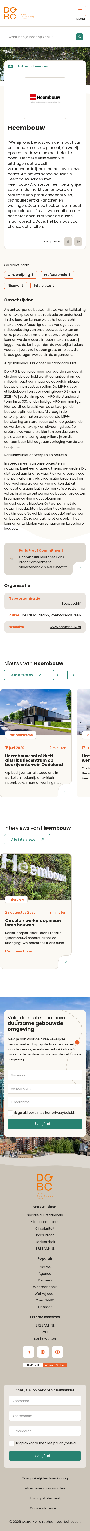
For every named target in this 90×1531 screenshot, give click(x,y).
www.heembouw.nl (65, 627)
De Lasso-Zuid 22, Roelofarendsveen (51, 615)
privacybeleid (62, 1112)
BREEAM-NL (45, 1248)
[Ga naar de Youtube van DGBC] (57, 1352)
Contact (45, 1307)
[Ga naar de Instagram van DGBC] (43, 1352)
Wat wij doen (45, 1293)
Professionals (55, 274)
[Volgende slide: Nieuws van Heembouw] (72, 675)
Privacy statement (45, 1498)
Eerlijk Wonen (45, 1338)
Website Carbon (55, 1365)
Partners (23, 66)
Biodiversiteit (45, 1241)
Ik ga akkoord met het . (45, 1112)
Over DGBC (45, 1300)
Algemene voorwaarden (45, 1488)
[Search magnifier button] (79, 36)
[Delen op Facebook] (68, 241)
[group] (65, 675)
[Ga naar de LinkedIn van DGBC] (28, 1352)
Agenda (45, 1273)
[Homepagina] (10, 66)
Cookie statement (45, 1508)
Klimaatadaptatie (45, 1221)
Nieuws (14, 285)
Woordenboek (45, 1287)
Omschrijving (19, 274)
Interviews (42, 285)
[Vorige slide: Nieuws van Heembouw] (58, 675)
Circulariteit (45, 1228)
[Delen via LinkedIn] (78, 241)
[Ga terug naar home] (19, 13)
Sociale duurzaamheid (45, 1215)
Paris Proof (45, 1235)
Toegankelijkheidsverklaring (45, 1478)
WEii (45, 1332)
